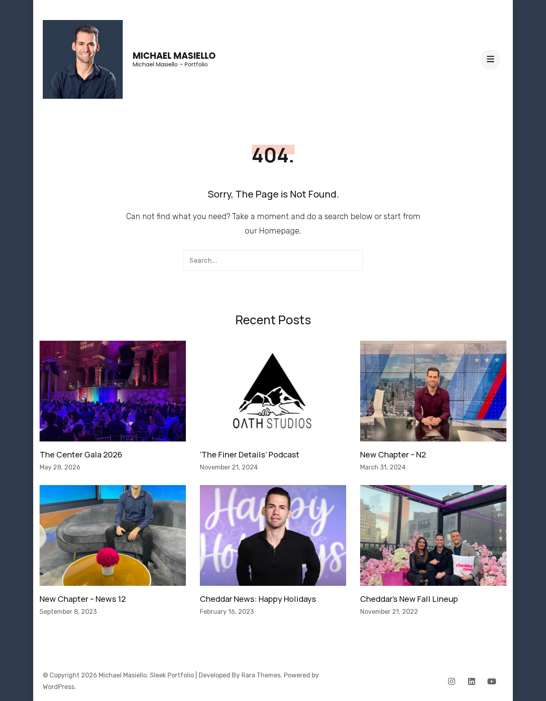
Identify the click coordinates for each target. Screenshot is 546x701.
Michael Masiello (174, 56)
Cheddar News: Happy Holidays (258, 598)
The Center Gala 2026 (81, 454)
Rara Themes (261, 675)
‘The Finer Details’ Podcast (249, 454)
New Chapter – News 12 (83, 598)
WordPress (58, 687)
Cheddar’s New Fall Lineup (409, 598)
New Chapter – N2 (393, 454)
